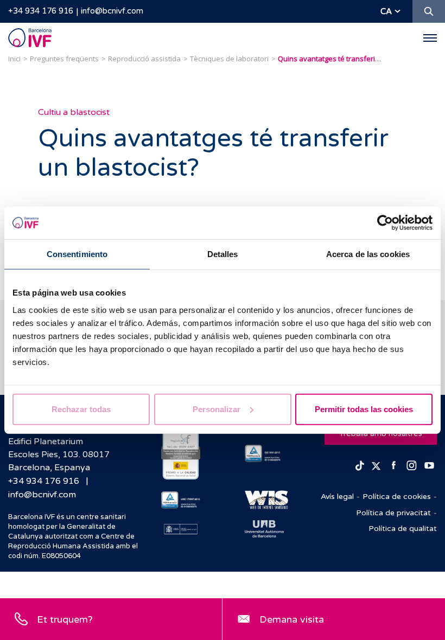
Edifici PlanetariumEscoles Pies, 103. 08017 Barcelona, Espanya (59, 454)
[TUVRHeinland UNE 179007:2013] (180, 500)
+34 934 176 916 (40, 11)
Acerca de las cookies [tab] (368, 254)
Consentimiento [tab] (77, 254)
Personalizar (216, 408)
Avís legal (337, 496)
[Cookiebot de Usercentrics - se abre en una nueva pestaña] (385, 223)
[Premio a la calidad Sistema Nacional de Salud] (180, 453)
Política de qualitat (402, 528)
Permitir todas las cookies (364, 408)
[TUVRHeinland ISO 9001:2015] (264, 453)
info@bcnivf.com (112, 11)
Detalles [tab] (222, 254)
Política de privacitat (393, 512)
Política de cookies (397, 496)
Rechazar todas (81, 408)
